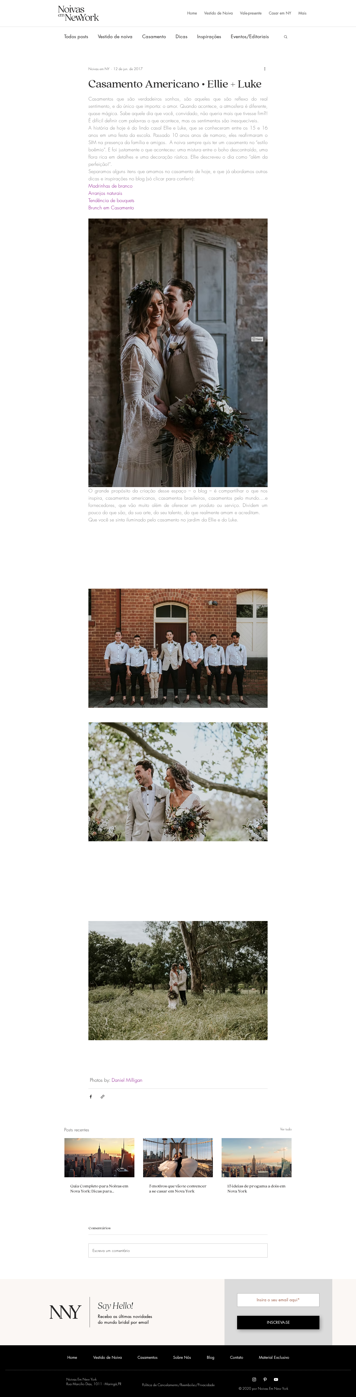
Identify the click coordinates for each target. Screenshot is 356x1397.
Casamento (154, 37)
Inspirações (209, 37)
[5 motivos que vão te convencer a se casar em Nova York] (178, 1157)
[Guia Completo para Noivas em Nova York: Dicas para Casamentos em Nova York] (99, 1157)
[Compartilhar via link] (102, 1096)
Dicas (181, 37)
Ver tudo (286, 1129)
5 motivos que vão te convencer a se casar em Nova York (178, 1188)
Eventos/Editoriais (250, 37)
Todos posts (76, 37)
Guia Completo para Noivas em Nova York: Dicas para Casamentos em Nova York (99, 1188)
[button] (285, 36)
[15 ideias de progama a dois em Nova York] (257, 1157)
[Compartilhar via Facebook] (90, 1096)
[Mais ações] (265, 69)
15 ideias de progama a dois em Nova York (256, 1188)
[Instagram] (254, 1379)
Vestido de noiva (115, 37)
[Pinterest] (265, 1379)
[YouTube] (276, 1379)
